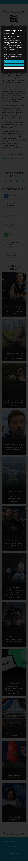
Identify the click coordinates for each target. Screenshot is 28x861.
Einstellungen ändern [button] (14, 68)
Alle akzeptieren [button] (14, 61)
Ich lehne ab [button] (14, 65)
